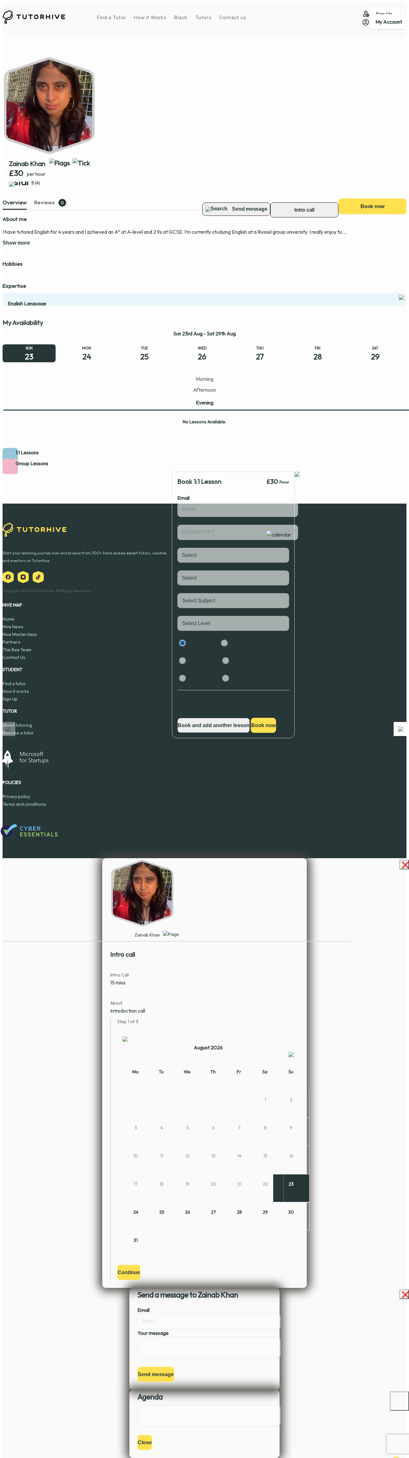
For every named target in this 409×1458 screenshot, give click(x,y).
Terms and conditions (24, 804)
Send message (156, 1374)
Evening (204, 402)
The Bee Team (17, 650)
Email (183, 498)
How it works (16, 691)
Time (183, 544)
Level (183, 612)
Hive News (13, 627)
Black (181, 17)
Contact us (232, 17)
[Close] (399, 1401)
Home (8, 619)
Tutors (203, 17)
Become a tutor (18, 733)
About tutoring (17, 725)
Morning (204, 379)
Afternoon (204, 390)
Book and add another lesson (214, 725)
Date (183, 521)
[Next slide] (401, 729)
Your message (153, 1333)
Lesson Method (194, 634)
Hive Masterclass (20, 634)
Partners (11, 642)
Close (145, 1442)
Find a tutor (14, 683)
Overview (15, 202)
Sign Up (10, 699)
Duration (187, 566)
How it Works (150, 17)
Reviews (44, 202)
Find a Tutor (111, 17)
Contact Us (14, 657)
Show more (16, 243)
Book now (372, 206)
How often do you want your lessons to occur (226, 652)
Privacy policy (16, 796)
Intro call (304, 210)
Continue (129, 1272)
